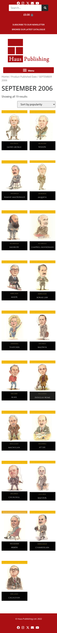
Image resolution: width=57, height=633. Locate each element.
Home (5, 76)
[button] (28, 70)
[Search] (44, 8)
